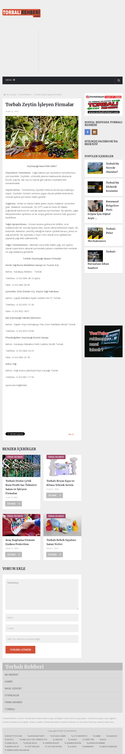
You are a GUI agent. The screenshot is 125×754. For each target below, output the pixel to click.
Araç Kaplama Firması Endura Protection (20, 542)
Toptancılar (33, 746)
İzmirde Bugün (51, 743)
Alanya (73, 746)
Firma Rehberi (25, 94)
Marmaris (89, 746)
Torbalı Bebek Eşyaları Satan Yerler (61, 542)
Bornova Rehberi (96, 743)
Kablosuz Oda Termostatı (34, 739)
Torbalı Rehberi (24, 666)
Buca (103, 739)
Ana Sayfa (11, 94)
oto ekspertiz (80, 736)
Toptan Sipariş (54, 746)
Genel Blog (12, 743)
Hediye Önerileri (109, 746)
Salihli (73, 739)
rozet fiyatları (14, 736)
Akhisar (58, 739)
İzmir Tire (89, 739)
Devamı (11, 503)
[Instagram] (94, 132)
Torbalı (10, 709)
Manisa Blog (12, 746)
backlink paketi (37, 736)
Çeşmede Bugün (73, 743)
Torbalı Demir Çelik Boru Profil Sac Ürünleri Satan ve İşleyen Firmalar (21, 487)
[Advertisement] (83, 51)
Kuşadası (112, 736)
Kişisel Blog (31, 743)
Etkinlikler (12, 695)
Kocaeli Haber (59, 736)
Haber (8, 681)
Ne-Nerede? (12, 674)
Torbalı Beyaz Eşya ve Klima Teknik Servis (60, 483)
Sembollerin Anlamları (17, 750)
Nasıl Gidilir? (13, 688)
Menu (8, 79)
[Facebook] (87, 132)
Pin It (71, 434)
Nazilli (10, 739)
